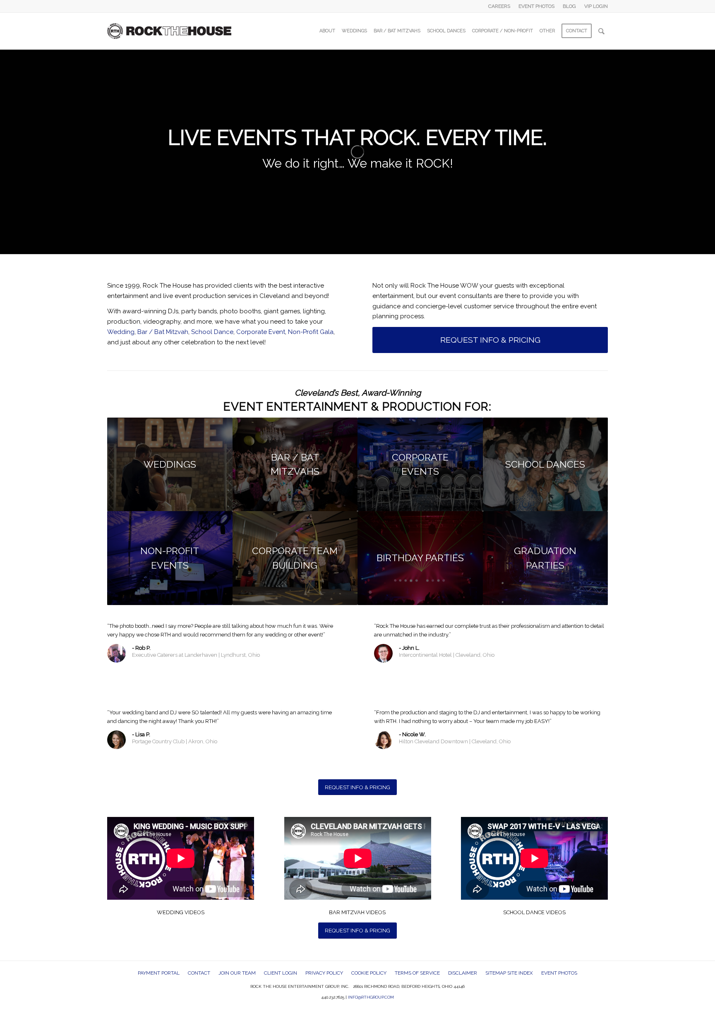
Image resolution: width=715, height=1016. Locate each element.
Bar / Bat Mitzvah (162, 332)
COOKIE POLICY (368, 973)
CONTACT (199, 973)
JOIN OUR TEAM (237, 973)
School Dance (212, 332)
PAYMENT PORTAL (159, 973)
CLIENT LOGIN (280, 973)
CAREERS (499, 6)
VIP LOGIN (596, 6)
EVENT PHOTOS (536, 6)
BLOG (569, 6)
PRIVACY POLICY (324, 973)
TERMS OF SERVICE (417, 973)
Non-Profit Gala (311, 332)
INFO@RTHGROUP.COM (371, 997)
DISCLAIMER (462, 973)
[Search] (601, 31)
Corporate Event (260, 332)
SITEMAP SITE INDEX (509, 973)
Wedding (120, 332)
